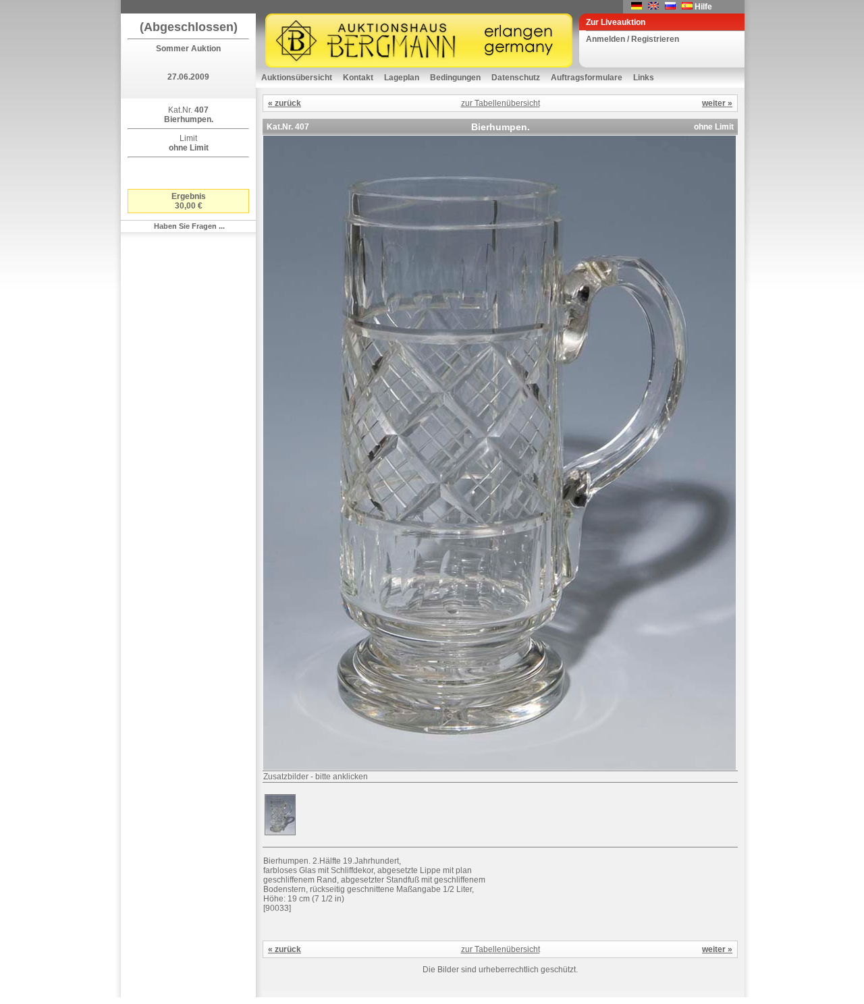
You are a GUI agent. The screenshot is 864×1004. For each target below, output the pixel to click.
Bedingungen (455, 77)
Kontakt (358, 77)
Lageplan (401, 77)
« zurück (284, 103)
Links (643, 77)
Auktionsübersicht (296, 77)
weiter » (717, 103)
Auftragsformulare (586, 77)
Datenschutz (515, 77)
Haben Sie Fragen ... (189, 226)
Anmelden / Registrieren (632, 39)
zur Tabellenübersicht (500, 103)
